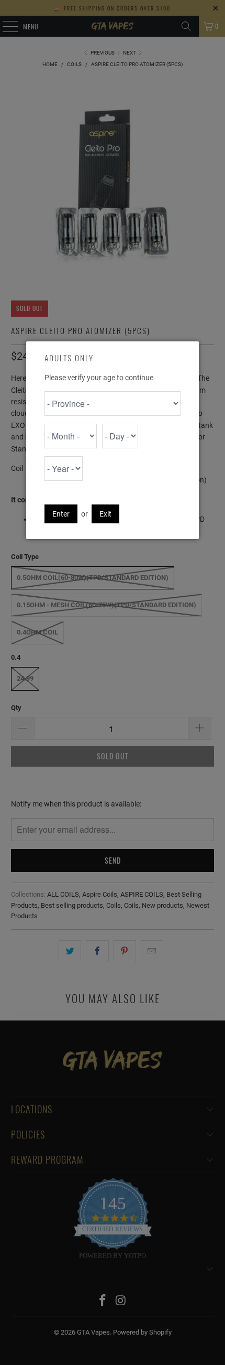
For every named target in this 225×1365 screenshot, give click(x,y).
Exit (105, 514)
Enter (61, 514)
